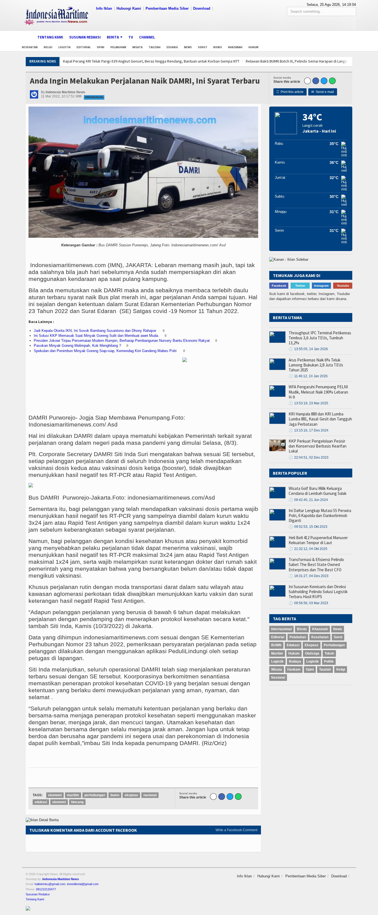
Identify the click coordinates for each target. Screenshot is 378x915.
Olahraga (312, 653)
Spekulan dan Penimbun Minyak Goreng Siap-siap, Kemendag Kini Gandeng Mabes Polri (106, 351)
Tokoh (329, 653)
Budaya (295, 661)
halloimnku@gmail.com (50, 884)
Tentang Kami (50, 37)
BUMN (276, 645)
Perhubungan (94, 97)
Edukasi (172, 47)
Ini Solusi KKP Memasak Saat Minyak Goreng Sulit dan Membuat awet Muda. (96, 336)
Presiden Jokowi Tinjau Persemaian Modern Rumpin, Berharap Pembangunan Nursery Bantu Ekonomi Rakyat (122, 340)
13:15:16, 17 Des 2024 (308, 430)
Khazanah (235, 47)
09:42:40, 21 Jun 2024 (308, 500)
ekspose (131, 795)
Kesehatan (30, 47)
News (188, 47)
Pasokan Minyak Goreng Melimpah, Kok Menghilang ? (77, 345)
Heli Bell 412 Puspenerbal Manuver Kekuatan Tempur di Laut (318, 540)
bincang (77, 802)
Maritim (277, 653)
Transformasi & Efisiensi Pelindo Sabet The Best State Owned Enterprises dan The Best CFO (316, 564)
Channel (147, 37)
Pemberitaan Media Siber (167, 8)
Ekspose (312, 645)
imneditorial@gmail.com (83, 884)
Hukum (253, 47)
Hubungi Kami (128, 8)
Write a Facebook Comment (236, 830)
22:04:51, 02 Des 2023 (308, 457)
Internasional (281, 629)
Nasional (278, 677)
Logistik (64, 47)
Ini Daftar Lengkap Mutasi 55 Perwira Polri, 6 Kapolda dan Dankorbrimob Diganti (320, 515)
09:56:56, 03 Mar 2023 (308, 603)
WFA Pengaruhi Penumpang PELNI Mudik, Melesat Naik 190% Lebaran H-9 (318, 391)
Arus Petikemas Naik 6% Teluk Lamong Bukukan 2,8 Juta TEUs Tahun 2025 (316, 365)
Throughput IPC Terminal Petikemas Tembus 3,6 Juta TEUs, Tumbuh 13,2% (320, 337)
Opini (100, 47)
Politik (329, 661)
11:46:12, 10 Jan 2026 (308, 376)
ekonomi (55, 795)
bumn (114, 795)
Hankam (294, 669)
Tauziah (154, 47)
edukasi (41, 802)
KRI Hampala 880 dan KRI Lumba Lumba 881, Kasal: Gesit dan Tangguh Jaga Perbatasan (320, 419)
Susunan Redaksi (85, 37)
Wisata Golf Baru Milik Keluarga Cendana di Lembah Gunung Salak (317, 491)
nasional (150, 795)
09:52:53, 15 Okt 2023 (308, 527)
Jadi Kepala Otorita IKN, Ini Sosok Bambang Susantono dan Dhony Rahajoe (95, 331)
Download (201, 8)
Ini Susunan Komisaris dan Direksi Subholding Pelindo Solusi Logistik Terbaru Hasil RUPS (318, 591)
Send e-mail (322, 92)
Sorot (202, 47)
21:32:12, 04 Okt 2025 (308, 549)
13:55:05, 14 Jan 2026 (308, 349)
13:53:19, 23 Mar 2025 (308, 403)
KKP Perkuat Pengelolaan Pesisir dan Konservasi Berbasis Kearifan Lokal (317, 446)
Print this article (290, 92)
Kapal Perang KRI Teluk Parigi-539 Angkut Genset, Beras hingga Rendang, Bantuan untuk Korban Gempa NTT (145, 61)
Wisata (137, 47)
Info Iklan (104, 8)
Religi (48, 47)
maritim (73, 795)
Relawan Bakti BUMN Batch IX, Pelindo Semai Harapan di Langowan (294, 61)
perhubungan (94, 795)
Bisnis (217, 47)
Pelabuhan (118, 47)
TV (130, 37)
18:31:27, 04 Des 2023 (308, 576)
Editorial (84, 47)
